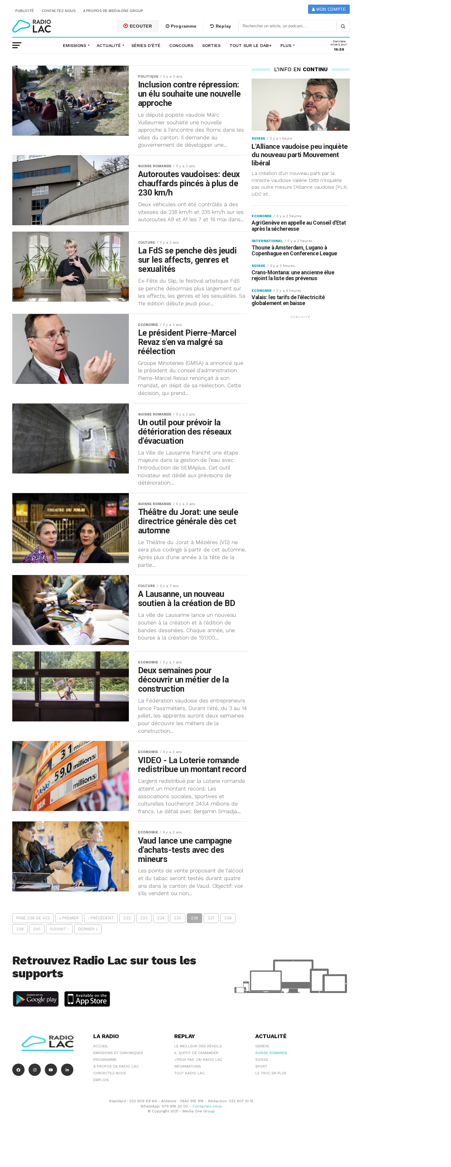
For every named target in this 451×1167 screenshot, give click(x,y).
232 (127, 918)
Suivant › (59, 929)
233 (144, 918)
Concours (181, 45)
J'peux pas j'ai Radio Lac (198, 1059)
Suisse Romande (271, 1053)
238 (228, 918)
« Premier (69, 918)
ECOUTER (140, 26)
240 (36, 929)
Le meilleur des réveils (198, 1046)
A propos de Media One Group (113, 11)
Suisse (261, 1059)
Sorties (211, 45)
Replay (222, 26)
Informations (187, 1066)
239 (20, 929)
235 (177, 918)
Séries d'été (145, 45)
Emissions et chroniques (118, 1053)
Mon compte (330, 9)
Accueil (100, 1046)
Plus (285, 45)
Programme (182, 26)
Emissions (74, 45)
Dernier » (88, 929)
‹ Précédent (101, 918)
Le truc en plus (271, 1073)
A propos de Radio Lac (116, 1066)
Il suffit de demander (196, 1053)
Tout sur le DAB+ (250, 45)
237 (211, 918)
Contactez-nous (59, 11)
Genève (262, 1046)
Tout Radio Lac (189, 1073)
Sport (261, 1066)
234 (160, 918)
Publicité (24, 11)
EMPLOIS (101, 1080)
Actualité (109, 45)
